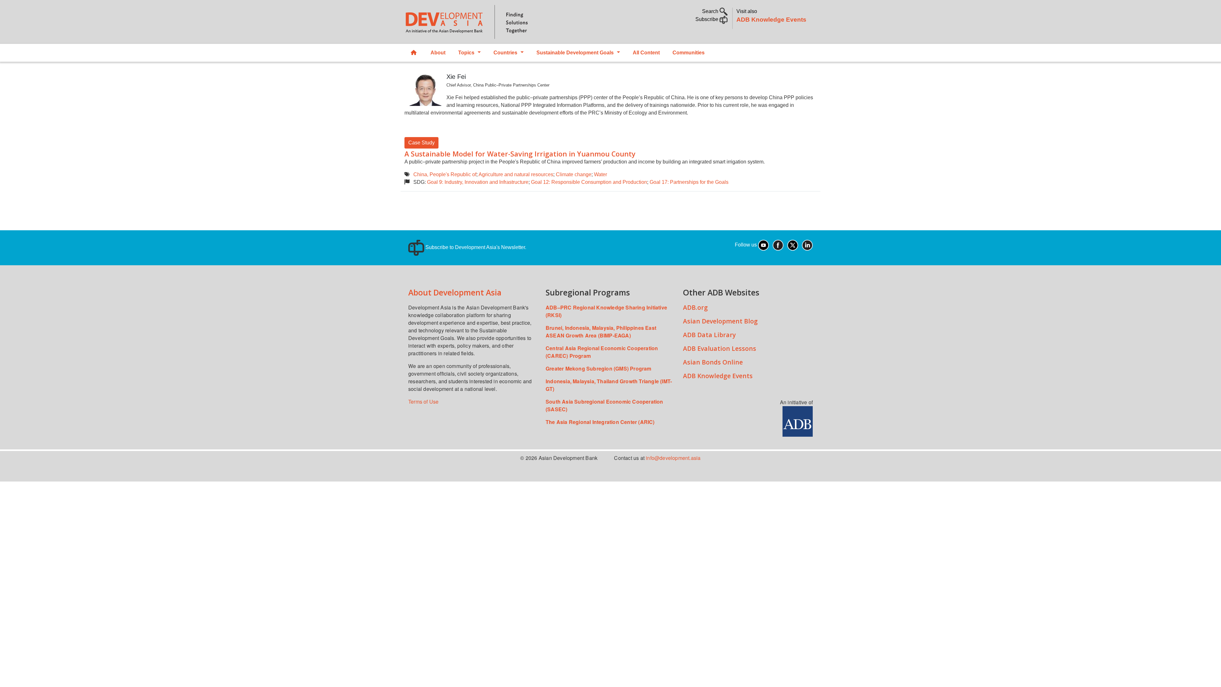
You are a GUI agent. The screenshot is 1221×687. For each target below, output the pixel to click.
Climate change (573, 174)
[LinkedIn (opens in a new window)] (807, 244)
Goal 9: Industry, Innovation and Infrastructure (477, 182)
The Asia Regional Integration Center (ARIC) (600, 422)
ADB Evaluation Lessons (719, 348)
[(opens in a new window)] (798, 420)
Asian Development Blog (720, 321)
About (438, 52)
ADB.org (695, 307)
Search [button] (711, 11)
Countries (505, 52)
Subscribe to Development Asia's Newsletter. (475, 247)
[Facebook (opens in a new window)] (778, 244)
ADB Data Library (709, 334)
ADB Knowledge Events (771, 19)
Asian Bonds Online (713, 362)
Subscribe (707, 19)
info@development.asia (673, 457)
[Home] (504, 22)
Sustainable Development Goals (575, 52)
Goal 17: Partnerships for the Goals (689, 182)
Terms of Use (423, 401)
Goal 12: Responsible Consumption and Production (589, 182)
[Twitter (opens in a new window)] (792, 244)
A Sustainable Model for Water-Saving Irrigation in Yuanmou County (520, 153)
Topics (466, 52)
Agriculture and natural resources (516, 174)
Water (600, 174)
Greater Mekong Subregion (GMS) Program (599, 368)
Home (414, 53)
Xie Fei (456, 76)
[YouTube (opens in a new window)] (763, 244)
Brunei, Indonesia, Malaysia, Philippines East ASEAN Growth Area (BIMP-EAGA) (601, 331)
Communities (689, 52)
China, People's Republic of (444, 174)
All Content (646, 52)
